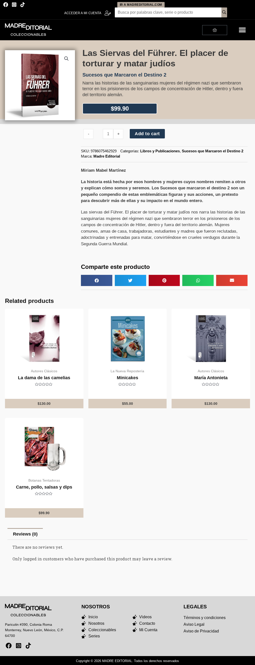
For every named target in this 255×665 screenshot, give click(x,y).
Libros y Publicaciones (160, 151)
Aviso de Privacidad (201, 631)
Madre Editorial (106, 156)
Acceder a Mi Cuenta (82, 13)
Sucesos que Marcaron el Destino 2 (212, 151)
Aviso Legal (194, 624)
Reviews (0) (25, 534)
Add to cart (147, 133)
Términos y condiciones (205, 618)
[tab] (25, 534)
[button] (242, 30)
